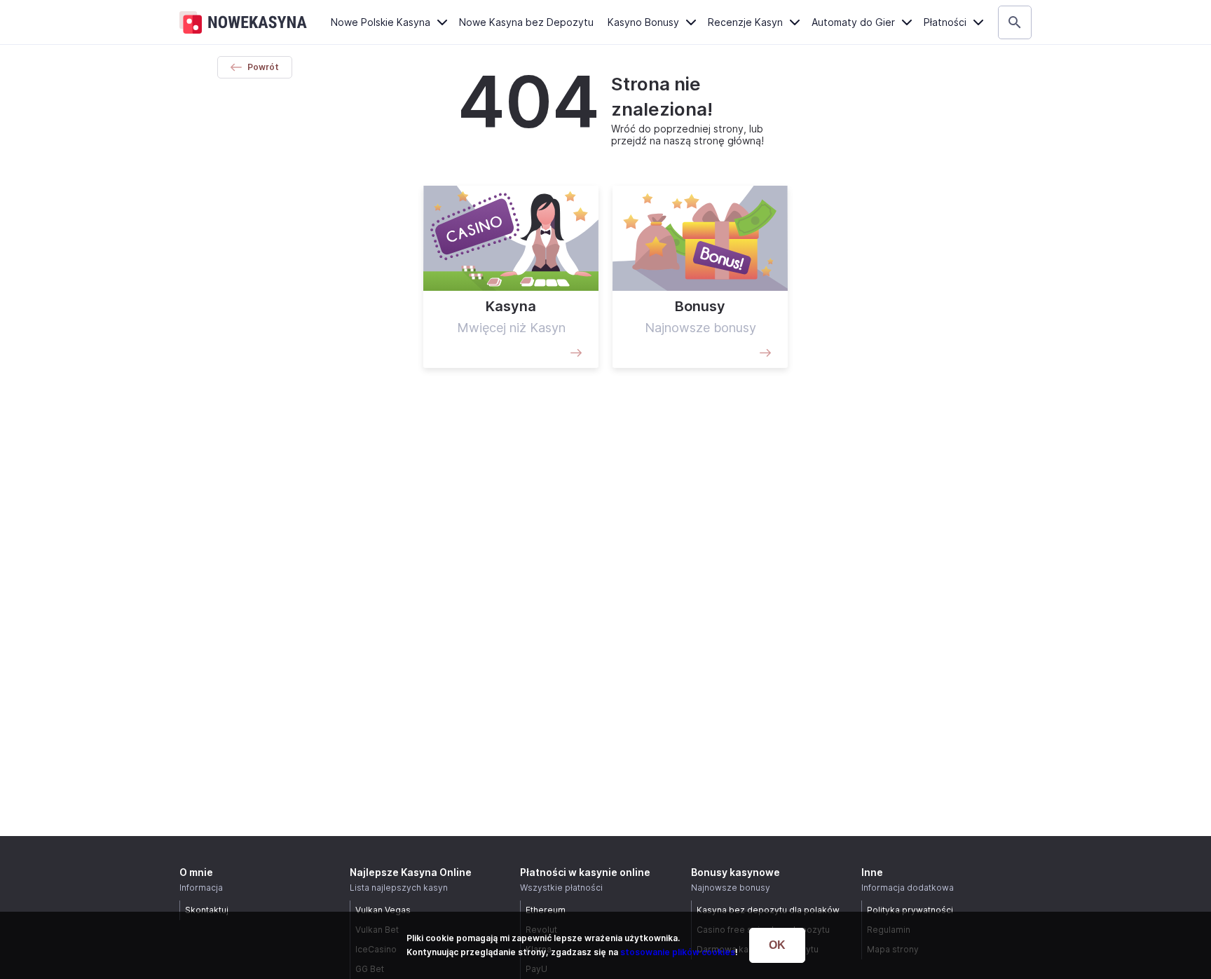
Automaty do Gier (853, 22)
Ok (777, 945)
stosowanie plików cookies (677, 952)
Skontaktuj (206, 910)
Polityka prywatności (910, 910)
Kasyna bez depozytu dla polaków (768, 910)
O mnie (196, 872)
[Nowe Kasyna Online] (243, 22)
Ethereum (546, 910)
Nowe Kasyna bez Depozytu (526, 22)
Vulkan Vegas (383, 910)
